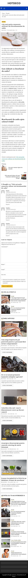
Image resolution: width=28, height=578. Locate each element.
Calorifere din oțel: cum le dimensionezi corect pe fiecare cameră (12, 410)
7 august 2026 (15, 302)
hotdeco (5, 30)
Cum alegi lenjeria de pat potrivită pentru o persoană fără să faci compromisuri (18, 299)
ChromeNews (20, 575)
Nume (3, 264)
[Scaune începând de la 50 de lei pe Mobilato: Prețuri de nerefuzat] (14, 467)
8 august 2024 (15, 555)
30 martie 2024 (11, 30)
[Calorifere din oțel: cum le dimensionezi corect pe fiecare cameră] (14, 397)
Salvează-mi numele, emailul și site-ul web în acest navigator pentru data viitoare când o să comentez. (14, 281)
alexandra (4, 345)
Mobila (12, 473)
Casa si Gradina (6, 473)
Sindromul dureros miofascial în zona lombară (18, 553)
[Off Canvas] (1, 8)
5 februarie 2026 (12, 449)
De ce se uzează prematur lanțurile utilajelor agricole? (18, 309)
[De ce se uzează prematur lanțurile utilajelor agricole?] (5, 309)
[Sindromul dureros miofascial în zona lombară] (5, 553)
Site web (3, 274)
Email (3, 269)
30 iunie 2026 (11, 414)
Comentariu (4, 246)
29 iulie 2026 (15, 312)
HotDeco (14, 3)
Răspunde (8, 204)
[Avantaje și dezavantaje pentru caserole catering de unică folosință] (14, 432)
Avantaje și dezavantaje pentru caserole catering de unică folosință (12, 445)
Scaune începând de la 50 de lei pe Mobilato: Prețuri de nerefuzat (13, 479)
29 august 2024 (12, 482)
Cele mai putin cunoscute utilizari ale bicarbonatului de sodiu (13, 159)
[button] (4, 8)
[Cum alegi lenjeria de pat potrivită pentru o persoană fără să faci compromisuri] (5, 299)
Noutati (3, 21)
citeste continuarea (7, 352)
